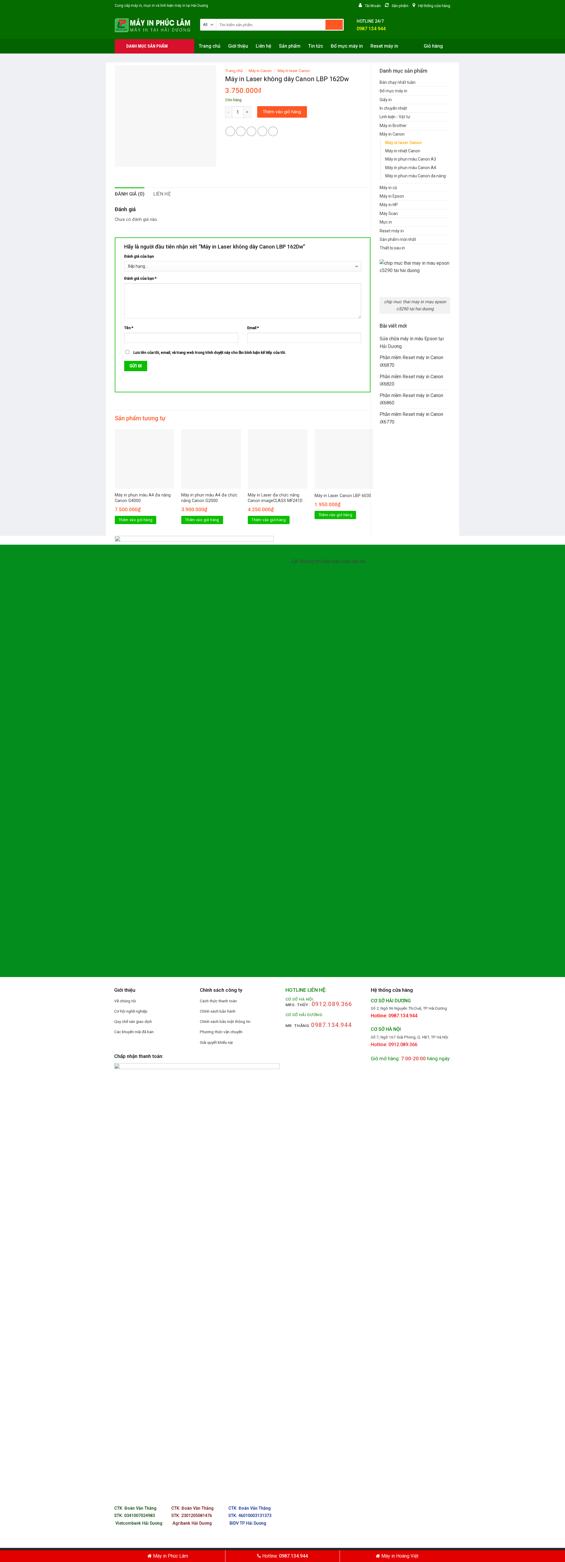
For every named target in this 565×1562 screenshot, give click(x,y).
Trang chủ (209, 46)
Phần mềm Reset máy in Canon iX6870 (411, 361)
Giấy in (386, 99)
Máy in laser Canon (403, 142)
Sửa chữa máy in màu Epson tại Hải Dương (412, 342)
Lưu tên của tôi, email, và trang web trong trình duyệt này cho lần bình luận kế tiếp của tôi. (209, 352)
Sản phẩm (289, 46)
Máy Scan (389, 213)
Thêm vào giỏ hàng (282, 111)
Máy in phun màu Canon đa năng (415, 176)
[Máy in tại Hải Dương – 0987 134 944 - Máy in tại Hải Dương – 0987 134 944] (153, 25)
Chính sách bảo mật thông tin (225, 1021)
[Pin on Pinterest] (262, 131)
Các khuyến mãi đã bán (134, 1031)
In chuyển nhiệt (393, 108)
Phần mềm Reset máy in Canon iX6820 (411, 380)
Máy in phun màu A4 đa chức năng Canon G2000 (209, 498)
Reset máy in (384, 46)
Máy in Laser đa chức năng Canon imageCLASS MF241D (275, 498)
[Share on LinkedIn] (273, 131)
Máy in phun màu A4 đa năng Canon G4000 (143, 498)
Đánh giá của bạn (139, 256)
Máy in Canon (392, 134)
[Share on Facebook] (230, 131)
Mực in (386, 222)
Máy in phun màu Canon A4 (410, 167)
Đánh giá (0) (129, 194)
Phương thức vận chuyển (221, 1031)
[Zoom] (122, 159)
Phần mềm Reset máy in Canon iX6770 (411, 418)
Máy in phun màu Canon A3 (410, 159)
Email (253, 328)
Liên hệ (263, 46)
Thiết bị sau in (392, 248)
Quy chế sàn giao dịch (133, 1021)
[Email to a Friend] (251, 131)
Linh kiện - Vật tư (395, 116)
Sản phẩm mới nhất (398, 239)
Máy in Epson (392, 196)
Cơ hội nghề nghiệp (130, 1011)
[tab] (129, 194)
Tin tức (315, 46)
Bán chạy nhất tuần (398, 82)
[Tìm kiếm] (334, 25)
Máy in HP (389, 204)
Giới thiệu (238, 46)
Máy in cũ (388, 187)
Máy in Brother (393, 125)
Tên (128, 328)
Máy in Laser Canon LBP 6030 (343, 495)
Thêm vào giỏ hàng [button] (136, 520)
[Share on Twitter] (241, 131)
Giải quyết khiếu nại (216, 1042)
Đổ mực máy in (347, 46)
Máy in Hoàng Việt (399, 1556)
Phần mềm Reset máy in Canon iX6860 (411, 399)
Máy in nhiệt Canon (402, 151)
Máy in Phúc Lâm (170, 1556)
